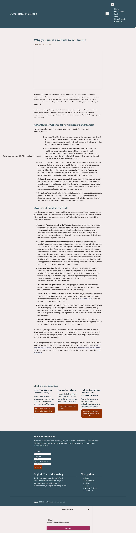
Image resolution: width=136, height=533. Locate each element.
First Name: (38, 451)
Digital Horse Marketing (23, 13)
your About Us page (85, 299)
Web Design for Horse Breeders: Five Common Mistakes (91, 392)
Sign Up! (38, 467)
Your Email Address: (41, 461)
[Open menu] (107, 13)
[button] (47, 509)
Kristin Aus (37, 44)
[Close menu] (112, 4)
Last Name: (38, 456)
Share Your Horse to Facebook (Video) (43, 391)
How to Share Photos (67, 390)
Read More (43, 410)
